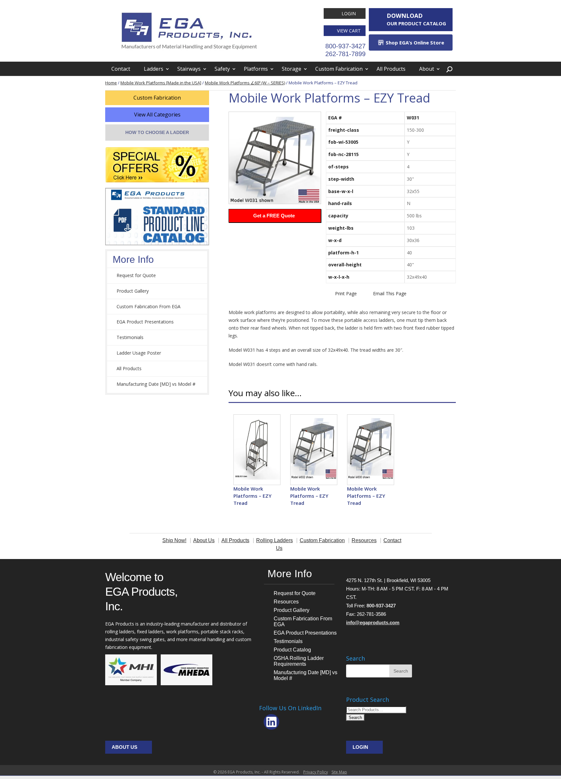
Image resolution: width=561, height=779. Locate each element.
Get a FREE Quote (274, 215)
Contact (120, 68)
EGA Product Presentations (145, 322)
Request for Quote (136, 275)
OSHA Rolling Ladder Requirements (299, 661)
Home (111, 83)
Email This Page (389, 293)
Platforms (256, 68)
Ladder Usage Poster (139, 353)
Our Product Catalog (416, 19)
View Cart (349, 31)
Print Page (346, 293)
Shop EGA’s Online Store (414, 42)
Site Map (339, 772)
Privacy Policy (315, 772)
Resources (286, 601)
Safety (222, 68)
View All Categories (157, 114)
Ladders (153, 68)
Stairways (189, 68)
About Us (124, 747)
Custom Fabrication (339, 68)
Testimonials (130, 337)
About (426, 68)
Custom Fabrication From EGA (149, 306)
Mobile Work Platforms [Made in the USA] (160, 83)
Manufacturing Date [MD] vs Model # (156, 384)
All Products (391, 68)
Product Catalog (292, 649)
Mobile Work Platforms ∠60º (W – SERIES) (245, 83)
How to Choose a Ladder (157, 132)
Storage (291, 68)
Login (349, 13)
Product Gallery (133, 291)
